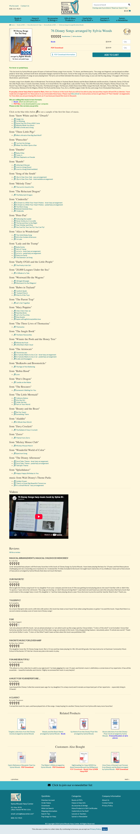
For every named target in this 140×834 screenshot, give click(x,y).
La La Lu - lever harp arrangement (28, 251)
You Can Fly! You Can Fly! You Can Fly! (30, 227)
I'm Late (19, 239)
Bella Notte (20, 247)
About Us (105, 800)
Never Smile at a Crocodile (26, 221)
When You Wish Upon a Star (26, 145)
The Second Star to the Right (26, 223)
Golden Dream (21, 481)
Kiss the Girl (20, 400)
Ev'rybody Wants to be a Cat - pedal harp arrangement (36, 357)
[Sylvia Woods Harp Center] (70, 7)
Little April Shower (23, 165)
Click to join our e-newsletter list (72, 785)
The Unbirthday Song (24, 235)
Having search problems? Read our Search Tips (110, 8)
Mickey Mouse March (24, 446)
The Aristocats (21, 352)
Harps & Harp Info (79, 803)
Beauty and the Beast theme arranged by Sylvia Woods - (52, 733)
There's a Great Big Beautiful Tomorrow (31, 483)
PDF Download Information (64, 54)
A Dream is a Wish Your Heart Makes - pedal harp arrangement (39, 205)
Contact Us (25, 6)
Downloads (45, 805)
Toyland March (22, 293)
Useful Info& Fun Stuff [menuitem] (87, 19)
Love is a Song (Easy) (23, 167)
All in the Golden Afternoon (26, 237)
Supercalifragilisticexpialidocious (28, 319)
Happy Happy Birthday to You (27, 473)
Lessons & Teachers (79, 814)
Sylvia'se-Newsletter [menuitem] (122, 19)
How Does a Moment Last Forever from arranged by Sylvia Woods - (115, 767)
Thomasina (20, 327)
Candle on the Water (23, 382)
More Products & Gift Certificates (84, 808)
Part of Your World (23, 404)
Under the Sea (21, 402)
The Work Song (22, 207)
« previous (14, 779)
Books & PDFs (21, 25)
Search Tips (45, 814)
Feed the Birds (21, 313)
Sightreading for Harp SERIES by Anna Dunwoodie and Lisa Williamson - (84, 768)
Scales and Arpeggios (24, 359)
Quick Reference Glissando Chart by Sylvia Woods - (21, 766)
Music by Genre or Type (34, 25)
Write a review (14, 552)
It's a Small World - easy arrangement (30, 485)
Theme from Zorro (23, 438)
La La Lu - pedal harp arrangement (28, 253)
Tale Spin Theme (22, 465)
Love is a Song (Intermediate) (27, 169)
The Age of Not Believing (25, 367)
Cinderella (20, 211)
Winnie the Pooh (22, 343)
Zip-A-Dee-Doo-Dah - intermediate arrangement (34, 179)
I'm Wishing (20, 121)
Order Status (46, 803)
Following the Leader (24, 219)
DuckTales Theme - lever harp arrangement (32, 461)
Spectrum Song (21, 453)
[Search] (129, 4)
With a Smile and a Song (25, 127)
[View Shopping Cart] (130, 11)
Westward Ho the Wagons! (26, 283)
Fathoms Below (22, 398)
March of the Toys (23, 295)
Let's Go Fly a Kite (23, 315)
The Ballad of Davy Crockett (27, 430)
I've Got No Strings (23, 143)
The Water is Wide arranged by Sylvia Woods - (53, 766)
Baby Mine (20, 153)
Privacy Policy (107, 805)
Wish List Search (47, 808)
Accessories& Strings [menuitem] (52, 19)
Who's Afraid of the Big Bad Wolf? (29, 135)
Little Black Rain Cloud (24, 345)
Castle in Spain (21, 291)
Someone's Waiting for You (26, 390)
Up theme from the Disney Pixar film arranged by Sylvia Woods (84, 733)
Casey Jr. (19, 155)
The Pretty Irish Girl (23, 265)
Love (18, 374)
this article (75, 94)
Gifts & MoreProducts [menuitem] (70, 19)
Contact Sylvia (107, 803)
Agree (104, 829)
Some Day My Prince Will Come (28, 123)
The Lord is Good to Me (25, 187)
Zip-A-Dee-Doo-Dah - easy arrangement (31, 177)
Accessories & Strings (80, 805)
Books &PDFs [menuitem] (18, 19)
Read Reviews (66, 36)
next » (127, 779)
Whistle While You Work (25, 125)
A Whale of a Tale (22, 273)
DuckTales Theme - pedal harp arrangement (32, 463)
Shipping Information (49, 811)
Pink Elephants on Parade (25, 157)
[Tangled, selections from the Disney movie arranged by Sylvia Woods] (22, 724)
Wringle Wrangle (22, 281)
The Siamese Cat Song (24, 257)
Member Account (48, 800)
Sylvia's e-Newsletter (80, 816)
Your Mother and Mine (24, 225)
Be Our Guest (21, 412)
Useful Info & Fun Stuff (80, 811)
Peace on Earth (21, 255)
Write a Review (77, 36)
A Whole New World (24, 422)
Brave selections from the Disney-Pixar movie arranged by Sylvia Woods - (115, 735)
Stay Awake (20, 317)
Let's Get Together (23, 303)
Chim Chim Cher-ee (23, 311)
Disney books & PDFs (50, 25)
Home (13, 25)
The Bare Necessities (24, 335)
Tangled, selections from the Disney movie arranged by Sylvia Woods (21, 733)
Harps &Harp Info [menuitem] (34, 19)
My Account (14, 6)
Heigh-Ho (20, 119)
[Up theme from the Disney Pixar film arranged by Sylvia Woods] (84, 724)
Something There (22, 414)
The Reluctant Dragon (24, 195)
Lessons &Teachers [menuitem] (104, 19)
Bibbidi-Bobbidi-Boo (24, 209)
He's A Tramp (21, 249)
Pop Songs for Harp (48, 816)
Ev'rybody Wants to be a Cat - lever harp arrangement (36, 355)
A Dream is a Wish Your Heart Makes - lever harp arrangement (39, 203)
